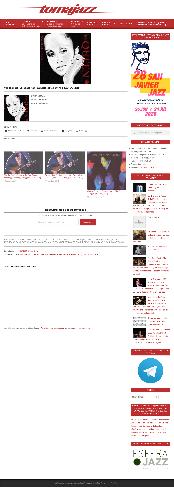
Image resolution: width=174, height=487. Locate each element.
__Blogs (113, 240)
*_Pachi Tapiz (50, 240)
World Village (96, 242)
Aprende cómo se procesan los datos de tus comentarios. (65, 328)
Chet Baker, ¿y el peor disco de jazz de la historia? (157, 187)
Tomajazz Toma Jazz (65, 242)
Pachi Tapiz (21, 242)
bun (59, 240)
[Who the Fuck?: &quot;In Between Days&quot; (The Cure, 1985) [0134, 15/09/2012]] (106, 170)
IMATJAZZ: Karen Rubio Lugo (31, 251)
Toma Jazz (49, 242)
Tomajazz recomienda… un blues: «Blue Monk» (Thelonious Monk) (158, 321)
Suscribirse (88, 222)
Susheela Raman (35, 242)
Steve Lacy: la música (157, 217)
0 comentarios (118, 242)
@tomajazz (143, 164)
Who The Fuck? (102, 240)
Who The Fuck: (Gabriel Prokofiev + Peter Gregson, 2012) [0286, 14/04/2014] (59, 254)
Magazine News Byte (93, 483)
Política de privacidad (63, 483)
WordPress (114, 483)
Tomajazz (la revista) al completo (78, 240)
